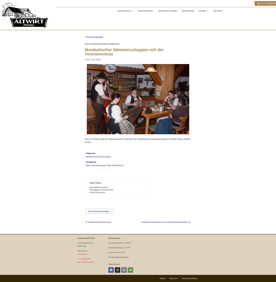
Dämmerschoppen (98, 165)
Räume (202, 11)
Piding (108, 165)
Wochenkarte (145, 11)
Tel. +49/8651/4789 (84, 259)
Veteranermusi (117, 165)
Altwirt (88, 165)
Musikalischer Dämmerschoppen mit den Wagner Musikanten (164, 222)
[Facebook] (111, 270)
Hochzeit (218, 11)
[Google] (124, 270)
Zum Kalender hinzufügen (99, 211)
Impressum (173, 278)
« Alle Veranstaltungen (94, 37)
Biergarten (188, 11)
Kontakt (162, 278)
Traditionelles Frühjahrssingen (99, 222)
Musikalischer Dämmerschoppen (98, 156)
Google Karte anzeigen (97, 192)
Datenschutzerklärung (189, 278)
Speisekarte (124, 11)
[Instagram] (117, 270)
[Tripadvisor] (130, 270)
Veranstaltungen (167, 11)
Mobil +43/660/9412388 (86, 262)
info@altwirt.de (83, 254)
